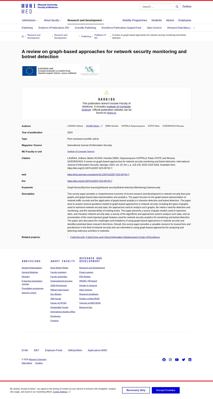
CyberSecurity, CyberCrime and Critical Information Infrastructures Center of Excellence (115, 237)
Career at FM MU (58, 303)
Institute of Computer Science (80, 151)
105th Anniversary (58, 285)
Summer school (29, 293)
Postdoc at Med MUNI (89, 298)
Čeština (186, 6)
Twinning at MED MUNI (90, 303)
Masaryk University (37, 359)
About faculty (62, 261)
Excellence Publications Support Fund (121, 28)
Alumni (170, 20)
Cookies (39, 363)
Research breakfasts (88, 294)
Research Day (85, 307)
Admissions (31, 261)
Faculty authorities (58, 276)
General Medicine (30, 272)
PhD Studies (85, 276)
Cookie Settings (60, 392)
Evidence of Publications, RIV (54, 28)
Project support (86, 272)
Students (156, 20)
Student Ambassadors (32, 268)
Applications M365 (97, 350)
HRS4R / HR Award (88, 281)
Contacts (54, 320)
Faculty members (58, 272)
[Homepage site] (40, 8)
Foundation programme (32, 288)
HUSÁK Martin (92, 126)
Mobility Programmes (135, 20)
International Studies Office (62, 312)
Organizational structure (61, 281)
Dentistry (26, 276)
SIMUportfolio (75, 350)
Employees (184, 20)
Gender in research (88, 285)
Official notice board (59, 290)
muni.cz (111, 112)
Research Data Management (182, 28)
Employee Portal (53, 350)
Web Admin (27, 363)
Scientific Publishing (85, 28)
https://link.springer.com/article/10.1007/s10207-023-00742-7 (98, 174)
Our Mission (55, 294)
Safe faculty (55, 298)
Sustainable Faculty (59, 307)
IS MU (25, 350)
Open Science (154, 28)
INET (36, 350)
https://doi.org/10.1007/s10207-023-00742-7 (89, 181)
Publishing (27, 28)
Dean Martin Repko (59, 268)
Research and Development (90, 260)
